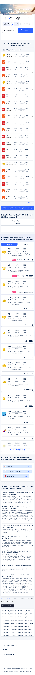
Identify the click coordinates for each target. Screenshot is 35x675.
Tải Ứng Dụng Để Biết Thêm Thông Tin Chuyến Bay (17, 208)
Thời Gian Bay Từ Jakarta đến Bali (26, 611)
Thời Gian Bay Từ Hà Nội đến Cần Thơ (10, 617)
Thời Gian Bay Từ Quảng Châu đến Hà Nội (26, 635)
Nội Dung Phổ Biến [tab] (7, 606)
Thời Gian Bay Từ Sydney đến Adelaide (26, 632)
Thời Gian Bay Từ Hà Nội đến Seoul (10, 611)
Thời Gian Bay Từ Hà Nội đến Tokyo (26, 623)
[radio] (4, 18)
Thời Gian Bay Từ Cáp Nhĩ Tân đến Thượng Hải (26, 626)
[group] (7, 24)
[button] (12, 24)
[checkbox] (29, 18)
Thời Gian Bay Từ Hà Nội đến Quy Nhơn (10, 620)
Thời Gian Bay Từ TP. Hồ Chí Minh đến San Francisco (10, 626)
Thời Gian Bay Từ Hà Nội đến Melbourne (10, 614)
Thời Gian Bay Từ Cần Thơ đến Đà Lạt (10, 623)
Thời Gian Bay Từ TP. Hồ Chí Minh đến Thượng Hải (10, 635)
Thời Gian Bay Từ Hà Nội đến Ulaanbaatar (10, 632)
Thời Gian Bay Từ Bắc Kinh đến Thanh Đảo (26, 629)
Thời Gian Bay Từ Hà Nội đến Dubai (26, 614)
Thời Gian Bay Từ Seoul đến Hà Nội (26, 620)
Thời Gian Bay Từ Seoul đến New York (26, 617)
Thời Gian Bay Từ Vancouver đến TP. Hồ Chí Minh (10, 629)
